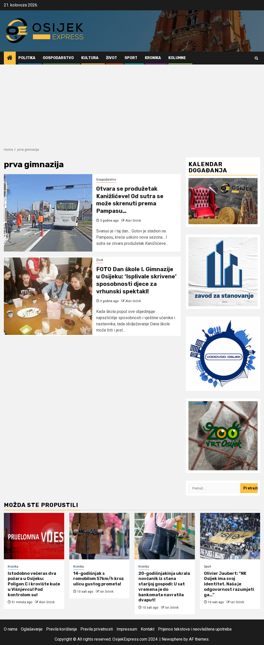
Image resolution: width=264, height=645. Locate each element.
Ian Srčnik (106, 591)
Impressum (127, 629)
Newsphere (172, 639)
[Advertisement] (132, 103)
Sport (131, 58)
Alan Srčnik (133, 220)
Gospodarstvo (58, 58)
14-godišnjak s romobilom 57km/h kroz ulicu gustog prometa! (98, 579)
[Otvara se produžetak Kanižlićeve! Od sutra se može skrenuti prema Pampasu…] (48, 213)
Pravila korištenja (61, 629)
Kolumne (177, 58)
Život (111, 58)
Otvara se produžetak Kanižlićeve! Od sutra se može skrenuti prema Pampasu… (129, 199)
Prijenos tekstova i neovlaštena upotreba (195, 629)
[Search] (256, 58)
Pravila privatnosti (96, 629)
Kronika (153, 58)
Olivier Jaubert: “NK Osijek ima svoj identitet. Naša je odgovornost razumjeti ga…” (229, 584)
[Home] (10, 58)
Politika (26, 58)
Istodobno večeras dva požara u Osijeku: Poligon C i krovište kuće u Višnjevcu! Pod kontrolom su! (34, 584)
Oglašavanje (32, 629)
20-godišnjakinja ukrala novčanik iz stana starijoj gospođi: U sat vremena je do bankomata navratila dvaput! (164, 587)
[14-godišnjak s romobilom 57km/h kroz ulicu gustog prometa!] (99, 536)
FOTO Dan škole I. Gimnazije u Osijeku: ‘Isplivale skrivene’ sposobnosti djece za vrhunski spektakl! (136, 280)
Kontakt (147, 629)
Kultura (89, 58)
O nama (10, 629)
